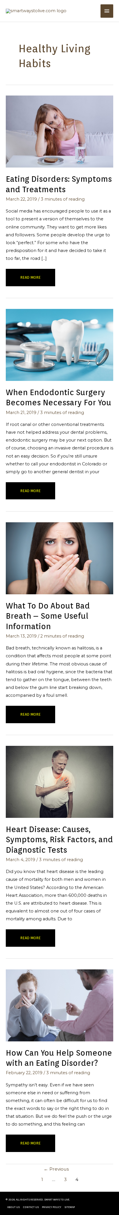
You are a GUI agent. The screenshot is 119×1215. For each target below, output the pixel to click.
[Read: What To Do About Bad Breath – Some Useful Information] (59, 558)
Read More (32, 280)
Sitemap (69, 1207)
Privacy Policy (51, 1207)
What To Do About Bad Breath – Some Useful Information (48, 616)
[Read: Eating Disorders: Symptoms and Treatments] (59, 131)
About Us (13, 1207)
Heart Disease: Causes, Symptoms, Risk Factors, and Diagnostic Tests (59, 839)
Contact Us (31, 1207)
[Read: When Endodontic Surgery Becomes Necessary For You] (59, 344)
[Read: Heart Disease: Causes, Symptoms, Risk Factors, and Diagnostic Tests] (59, 781)
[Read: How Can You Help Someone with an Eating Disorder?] (59, 1005)
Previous (56, 1169)
